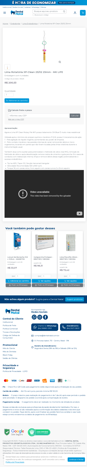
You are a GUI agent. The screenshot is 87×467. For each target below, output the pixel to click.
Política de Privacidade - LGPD (15, 371)
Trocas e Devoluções (11, 332)
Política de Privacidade (15, 462)
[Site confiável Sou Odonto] (39, 432)
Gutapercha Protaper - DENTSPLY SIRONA (43, 258)
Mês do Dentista (9, 352)
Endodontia (15, 24)
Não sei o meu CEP (16, 119)
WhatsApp (35, 7)
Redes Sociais (18, 7)
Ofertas (43, 7)
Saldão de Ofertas (10, 358)
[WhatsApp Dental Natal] (34, 317)
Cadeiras (27, 7)
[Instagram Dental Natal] (40, 317)
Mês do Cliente (9, 348)
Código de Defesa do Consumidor (11, 337)
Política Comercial (10, 329)
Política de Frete (9, 325)
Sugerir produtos (74, 299)
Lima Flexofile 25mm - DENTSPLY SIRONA (69, 258)
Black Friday (8, 355)
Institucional (7, 7)
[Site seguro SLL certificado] (14, 432)
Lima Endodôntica (29, 24)
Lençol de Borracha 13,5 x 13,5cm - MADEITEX (17, 258)
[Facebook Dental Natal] (45, 317)
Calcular (75, 116)
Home (5, 24)
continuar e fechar (76, 459)
